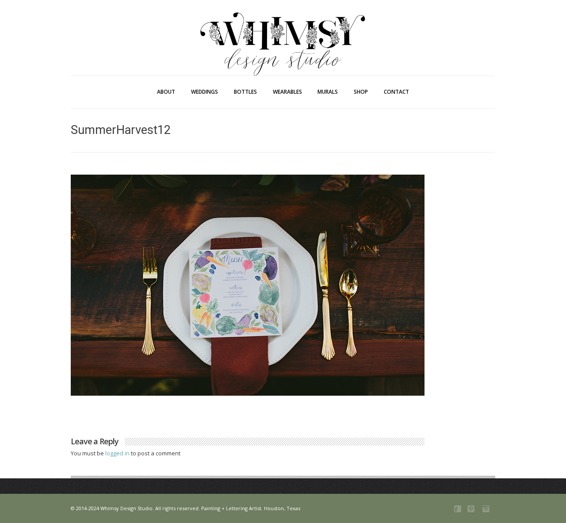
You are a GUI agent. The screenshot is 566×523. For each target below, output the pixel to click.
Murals (327, 91)
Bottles (245, 91)
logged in (118, 453)
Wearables (287, 91)
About (166, 91)
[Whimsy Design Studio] (283, 25)
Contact (396, 91)
